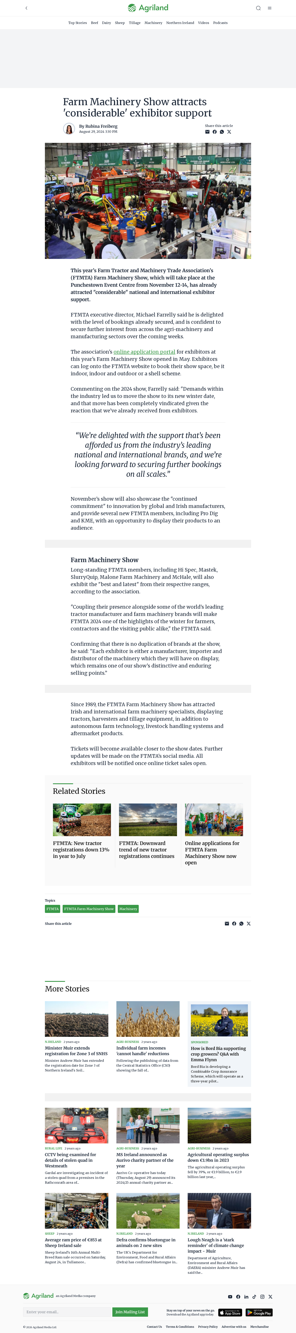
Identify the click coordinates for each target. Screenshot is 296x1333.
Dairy (106, 23)
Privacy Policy (208, 1327)
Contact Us (154, 1327)
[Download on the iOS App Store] (230, 1312)
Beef (94, 23)
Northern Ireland (180, 23)
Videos (203, 23)
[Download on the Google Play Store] (259, 1312)
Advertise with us (234, 1327)
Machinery (153, 23)
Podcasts (220, 23)
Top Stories (77, 23)
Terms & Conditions (180, 1327)
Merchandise (259, 1327)
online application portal (144, 352)
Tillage (135, 23)
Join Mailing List (130, 1312)
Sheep (120, 23)
